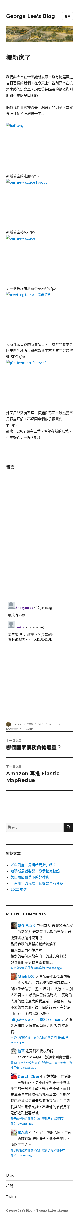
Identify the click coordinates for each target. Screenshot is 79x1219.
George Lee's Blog (30, 16)
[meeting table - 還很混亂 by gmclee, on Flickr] (39, 316)
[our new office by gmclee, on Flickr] (39, 260)
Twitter (12, 1197)
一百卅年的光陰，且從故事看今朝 (37, 883)
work (29, 729)
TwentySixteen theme (52, 1210)
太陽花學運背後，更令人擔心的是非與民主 (38, 1037)
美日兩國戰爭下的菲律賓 (30, 877)
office (53, 724)
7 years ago (54, 968)
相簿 (9, 1186)
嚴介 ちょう (27, 925)
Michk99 (26, 976)
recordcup (14, 729)
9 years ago (28, 1067)
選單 (67, 16)
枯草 (21, 1051)
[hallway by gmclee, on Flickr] (39, 148)
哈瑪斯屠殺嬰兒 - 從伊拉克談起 (35, 871)
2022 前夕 (19, 889)
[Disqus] (39, 536)
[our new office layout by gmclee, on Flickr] (39, 204)
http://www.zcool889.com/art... (37, 1019)
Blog (10, 1175)
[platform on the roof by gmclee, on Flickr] (39, 385)
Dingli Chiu (28, 1076)
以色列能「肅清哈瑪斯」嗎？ (33, 865)
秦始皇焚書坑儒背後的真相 (28, 968)
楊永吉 (23, 1132)
